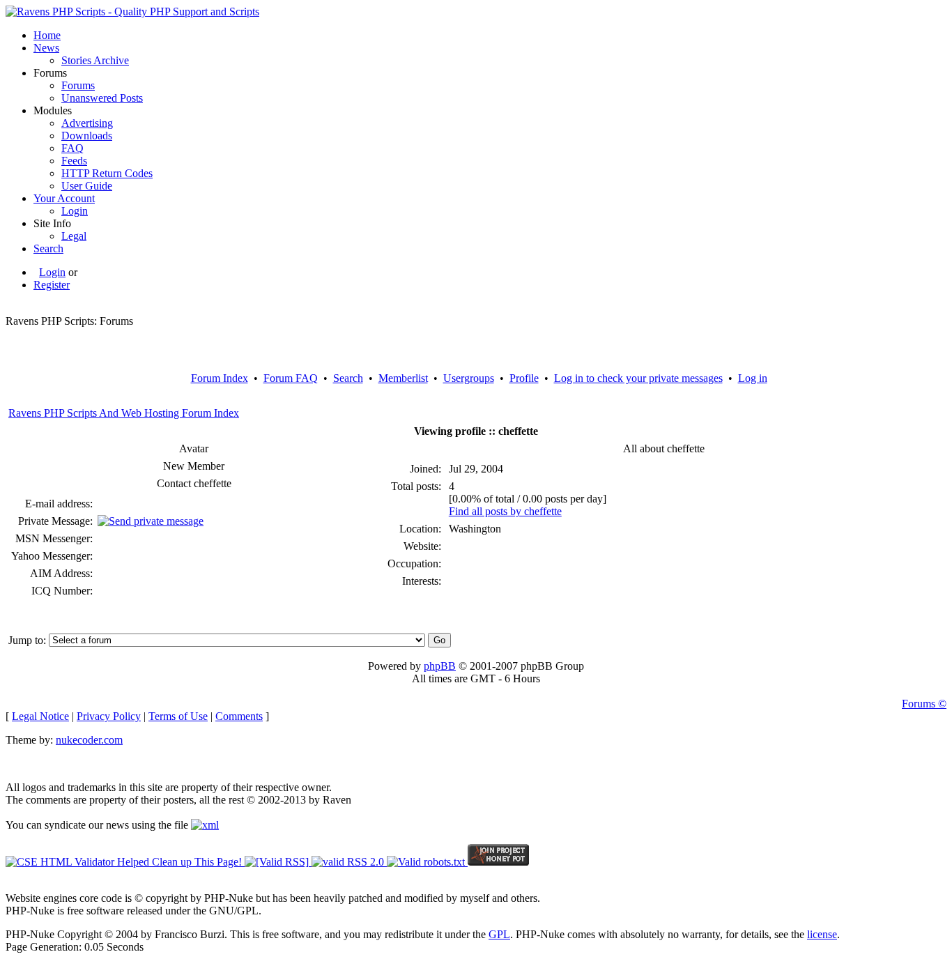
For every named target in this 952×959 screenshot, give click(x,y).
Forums (78, 85)
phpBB (440, 666)
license (822, 934)
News (46, 48)
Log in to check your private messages (638, 378)
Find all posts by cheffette (505, 511)
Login (74, 211)
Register (51, 285)
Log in (752, 378)
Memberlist (403, 378)
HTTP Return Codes (107, 173)
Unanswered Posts (102, 98)
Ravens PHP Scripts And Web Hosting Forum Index (123, 413)
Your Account (64, 198)
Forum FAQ (290, 378)
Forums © (924, 703)
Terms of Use (178, 716)
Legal (73, 236)
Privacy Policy (109, 716)
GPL (499, 934)
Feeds (74, 161)
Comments (239, 716)
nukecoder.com (89, 740)
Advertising (87, 123)
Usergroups (468, 378)
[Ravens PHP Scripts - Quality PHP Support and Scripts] (132, 11)
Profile (524, 378)
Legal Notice (40, 716)
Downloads (86, 135)
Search (48, 248)
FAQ (72, 148)
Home (47, 35)
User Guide (86, 186)
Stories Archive (95, 60)
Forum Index (219, 378)
